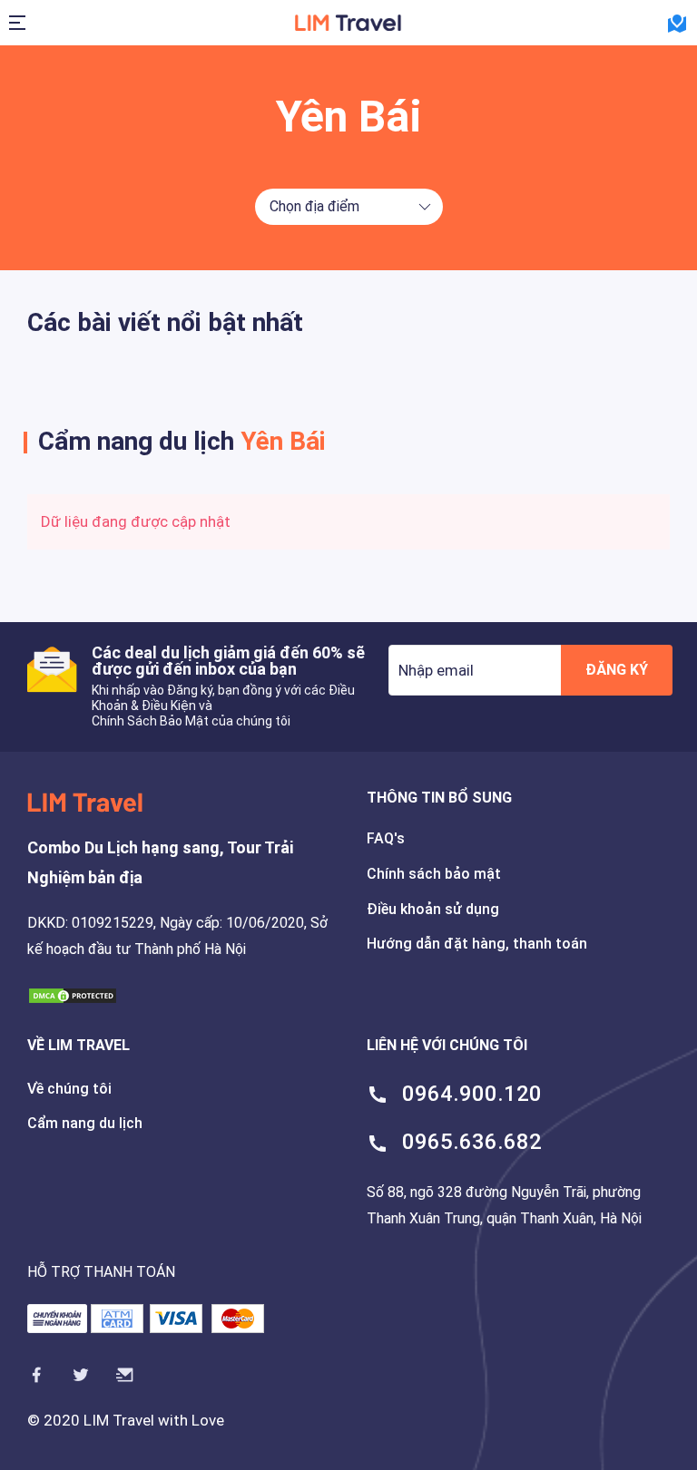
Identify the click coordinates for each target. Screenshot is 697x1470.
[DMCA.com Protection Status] (72, 995)
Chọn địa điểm (314, 206)
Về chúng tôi (69, 1088)
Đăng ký (616, 669)
